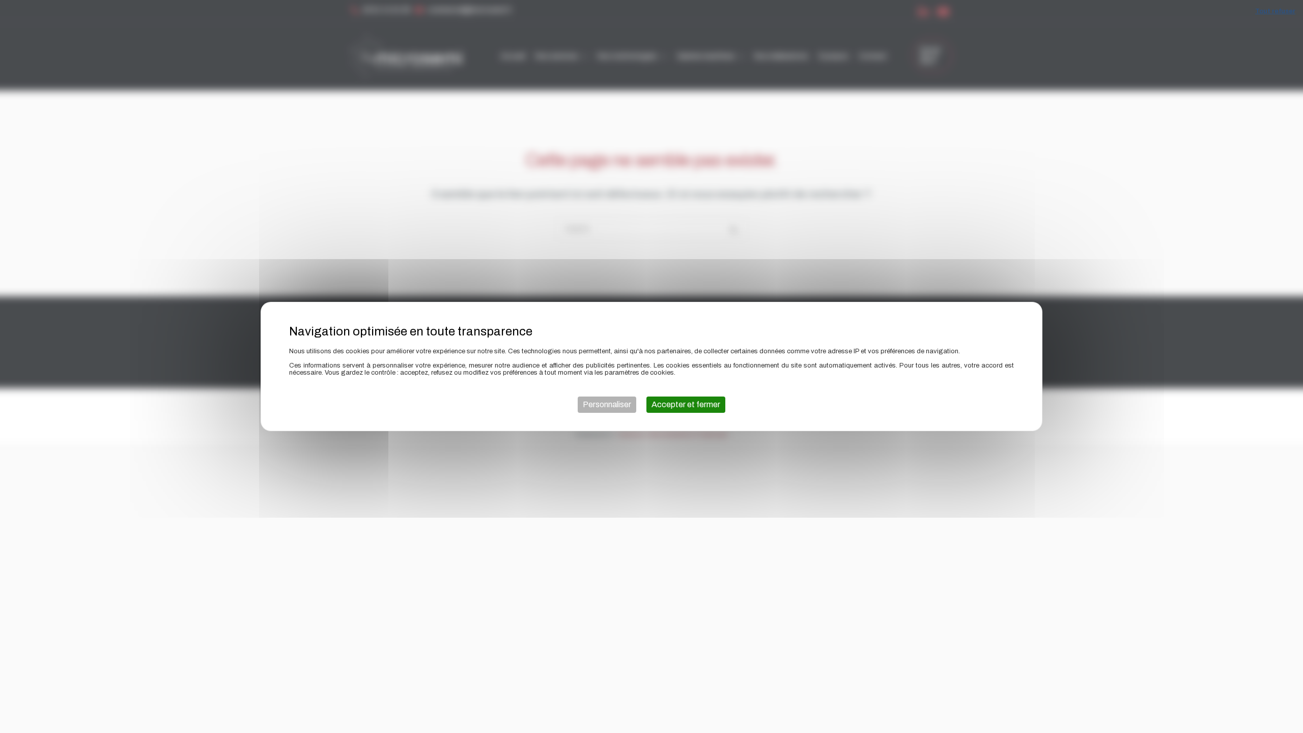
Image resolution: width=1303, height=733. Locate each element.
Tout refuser (1275, 11)
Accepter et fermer (686, 404)
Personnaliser (607, 404)
